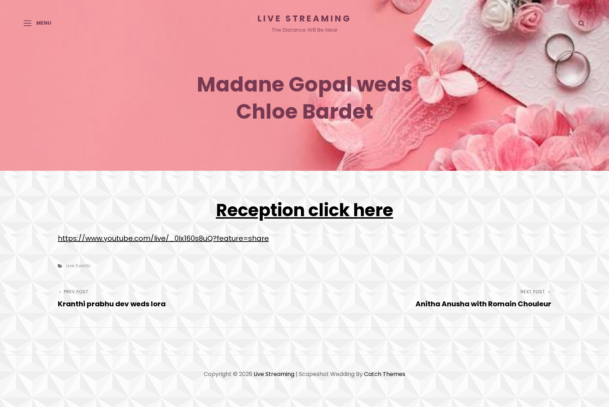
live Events (78, 265)
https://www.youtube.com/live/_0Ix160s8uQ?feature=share (163, 238)
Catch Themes (384, 374)
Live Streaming (304, 18)
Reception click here (304, 210)
